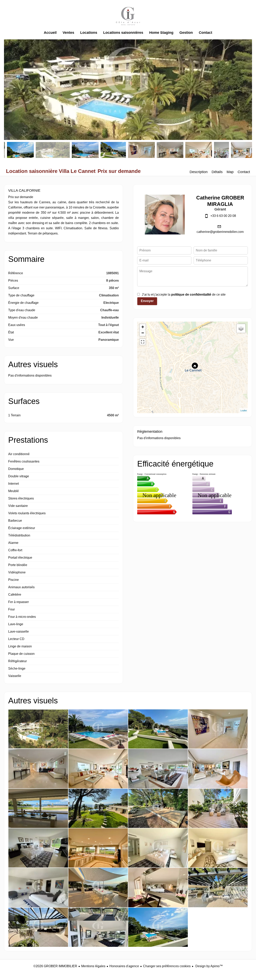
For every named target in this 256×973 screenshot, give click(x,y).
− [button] (142, 332)
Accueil (128, 16)
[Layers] (241, 328)
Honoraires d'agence (124, 966)
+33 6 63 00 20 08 (223, 215)
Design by (209, 966)
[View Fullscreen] (143, 342)
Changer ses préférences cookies (167, 966)
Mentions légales (93, 966)
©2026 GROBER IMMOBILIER (55, 966)
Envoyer (147, 301)
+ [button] (142, 326)
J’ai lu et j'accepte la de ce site (184, 294)
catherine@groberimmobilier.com (220, 231)
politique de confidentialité (191, 294)
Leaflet (243, 410)
